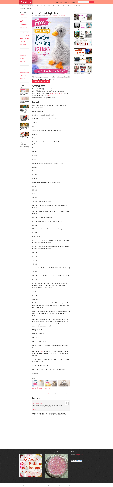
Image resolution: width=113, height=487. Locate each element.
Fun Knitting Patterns (48, 393)
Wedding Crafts (23, 78)
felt (49, 95)
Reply (34, 409)
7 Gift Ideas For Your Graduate (79, 38)
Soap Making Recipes (24, 72)
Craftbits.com (30, 485)
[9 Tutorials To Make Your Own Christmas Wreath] (83, 46)
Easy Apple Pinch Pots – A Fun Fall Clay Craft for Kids (24, 137)
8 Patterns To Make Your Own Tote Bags (65, 5)
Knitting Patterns (55, 15)
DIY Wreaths (22, 81)
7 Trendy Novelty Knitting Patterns (80, 55)
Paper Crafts (22, 64)
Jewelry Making (23, 55)
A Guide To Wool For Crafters (41, 5)
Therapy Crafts (23, 75)
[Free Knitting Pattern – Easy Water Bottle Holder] (25, 118)
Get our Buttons (75, 485)
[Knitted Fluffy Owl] (64, 383)
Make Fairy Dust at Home (49, 478)
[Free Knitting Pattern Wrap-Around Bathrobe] (25, 100)
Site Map (47, 485)
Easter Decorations (39, 393)
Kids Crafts (22, 58)
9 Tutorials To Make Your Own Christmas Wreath (82, 47)
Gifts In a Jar (22, 47)
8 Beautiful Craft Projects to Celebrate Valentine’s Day (28, 478)
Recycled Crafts (23, 66)
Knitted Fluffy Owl (62, 387)
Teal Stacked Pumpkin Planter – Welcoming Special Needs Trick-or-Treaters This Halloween (24, 110)
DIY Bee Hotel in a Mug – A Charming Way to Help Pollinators (24, 128)
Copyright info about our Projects (63, 485)
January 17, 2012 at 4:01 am (38, 403)
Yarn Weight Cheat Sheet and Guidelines (27, 5)
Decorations (60, 393)
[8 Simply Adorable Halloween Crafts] (83, 63)
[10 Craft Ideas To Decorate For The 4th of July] (83, 72)
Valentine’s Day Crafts (24, 35)
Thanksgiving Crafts (24, 32)
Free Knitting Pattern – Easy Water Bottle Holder (24, 120)
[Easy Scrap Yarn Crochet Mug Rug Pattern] (25, 92)
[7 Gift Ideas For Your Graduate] (83, 37)
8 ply (62, 93)
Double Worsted (55, 93)
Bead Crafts (22, 41)
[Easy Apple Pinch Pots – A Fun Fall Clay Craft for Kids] (25, 135)
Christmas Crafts (23, 24)
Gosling (68, 393)
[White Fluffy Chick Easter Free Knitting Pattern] (38, 383)
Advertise (82, 485)
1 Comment (62, 15)
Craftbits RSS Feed (79, 454)
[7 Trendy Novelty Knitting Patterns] (83, 54)
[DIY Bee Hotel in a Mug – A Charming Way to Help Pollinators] (25, 126)
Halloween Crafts (23, 27)
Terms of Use (53, 485)
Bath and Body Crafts (24, 38)
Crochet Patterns (23, 17)
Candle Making (23, 44)
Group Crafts (22, 49)
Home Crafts (22, 61)
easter (65, 393)
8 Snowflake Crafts (77, 5)
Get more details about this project (41, 81)
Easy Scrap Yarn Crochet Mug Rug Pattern (24, 94)
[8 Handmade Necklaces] (83, 28)
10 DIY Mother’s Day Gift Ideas (79, 21)
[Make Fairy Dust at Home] (57, 477)
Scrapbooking (23, 69)
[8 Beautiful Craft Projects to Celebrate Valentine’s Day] (31, 477)
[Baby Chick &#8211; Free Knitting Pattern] (51, 383)
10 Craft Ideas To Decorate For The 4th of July (82, 73)
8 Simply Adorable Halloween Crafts (80, 64)
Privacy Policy (41, 485)
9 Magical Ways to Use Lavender (25, 8)
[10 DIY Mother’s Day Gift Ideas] (83, 20)
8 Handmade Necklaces (78, 29)
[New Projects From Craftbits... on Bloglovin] (76, 461)
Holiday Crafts (23, 52)
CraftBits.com (26, 2)
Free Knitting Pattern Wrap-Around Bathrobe (24, 102)
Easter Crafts (48, 15)
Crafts (25, 147)
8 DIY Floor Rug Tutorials (52, 5)
